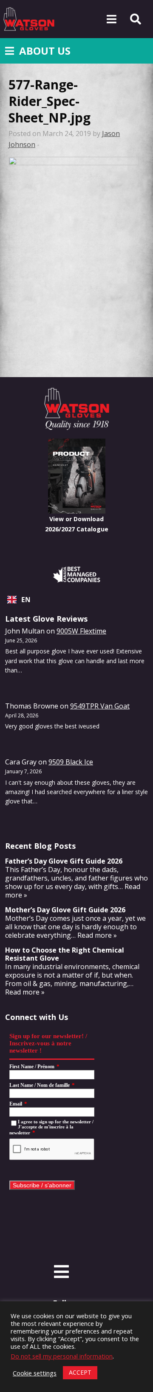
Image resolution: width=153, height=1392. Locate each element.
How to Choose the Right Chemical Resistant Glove (64, 954)
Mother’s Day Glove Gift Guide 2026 (65, 909)
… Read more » (94, 935)
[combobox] (76, 599)
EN (26, 599)
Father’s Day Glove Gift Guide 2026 (63, 861)
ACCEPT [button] (80, 1372)
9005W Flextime (81, 631)
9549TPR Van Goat (100, 706)
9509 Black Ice (70, 762)
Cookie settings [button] (35, 1373)
